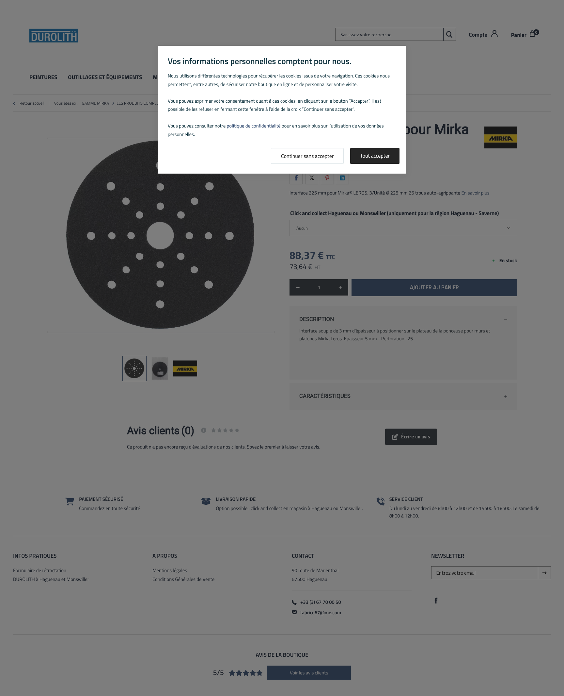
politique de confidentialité (254, 125)
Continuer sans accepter (307, 156)
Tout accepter (375, 156)
